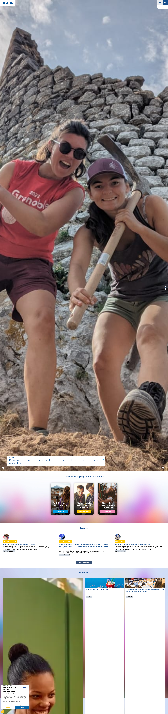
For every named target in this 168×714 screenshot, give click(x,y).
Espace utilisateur (163, 6)
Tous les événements (84, 562)
